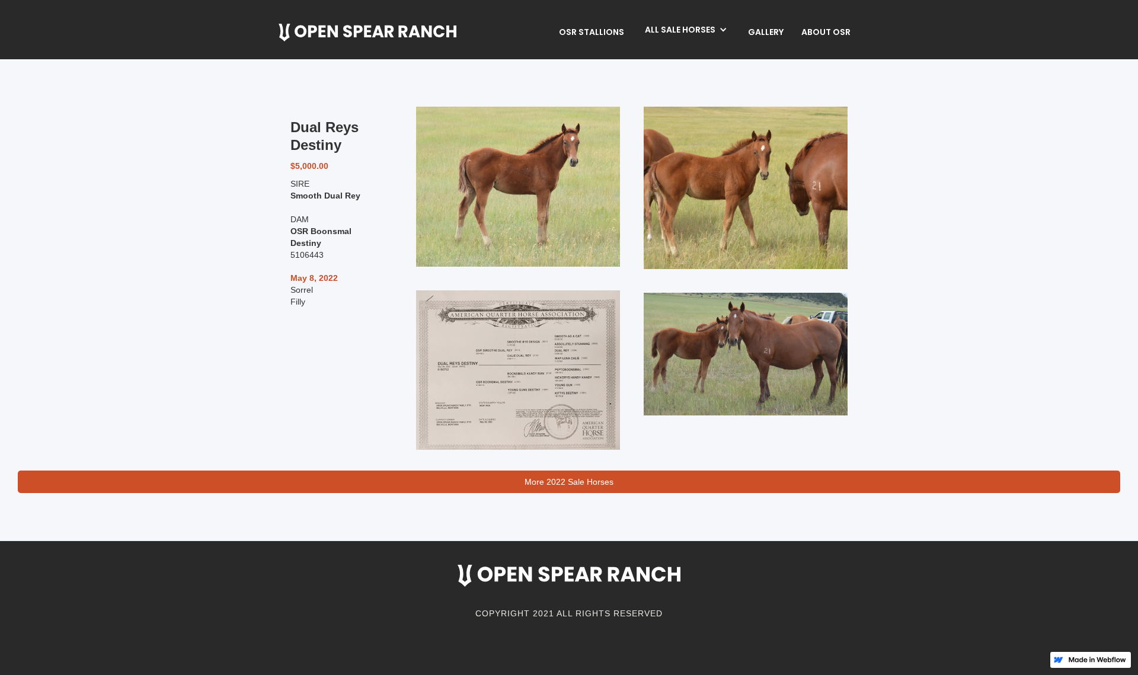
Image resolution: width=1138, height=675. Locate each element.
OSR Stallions (591, 32)
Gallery (766, 32)
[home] (367, 32)
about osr (826, 32)
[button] (686, 29)
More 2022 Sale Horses (569, 482)
